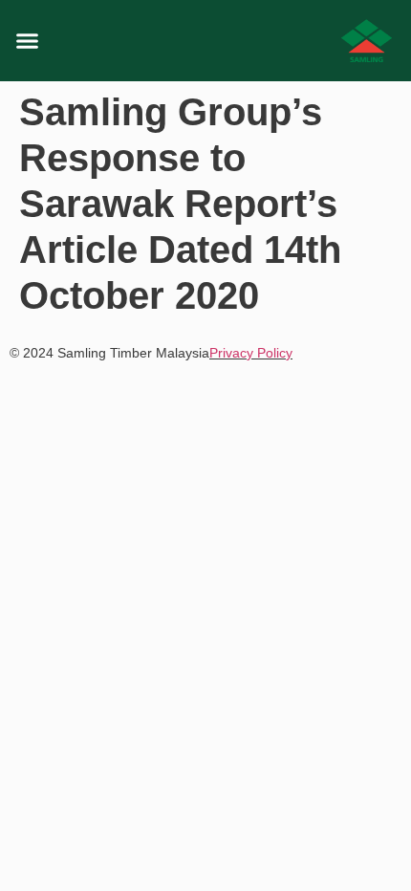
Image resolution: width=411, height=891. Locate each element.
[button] (28, 41)
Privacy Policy (250, 352)
